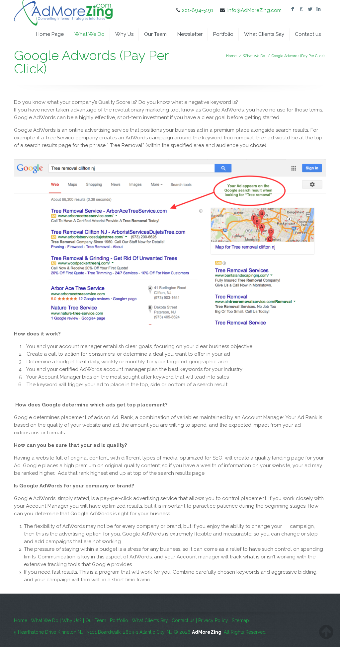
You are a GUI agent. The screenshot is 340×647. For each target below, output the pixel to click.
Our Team (155, 34)
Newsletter (190, 34)
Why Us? (72, 620)
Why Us (124, 34)
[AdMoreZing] (64, 14)
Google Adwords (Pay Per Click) (298, 56)
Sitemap (240, 620)
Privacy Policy (213, 620)
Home (231, 56)
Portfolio (223, 34)
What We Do (89, 34)
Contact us (308, 34)
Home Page (50, 34)
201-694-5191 (197, 10)
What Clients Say (264, 34)
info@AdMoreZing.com (254, 10)
